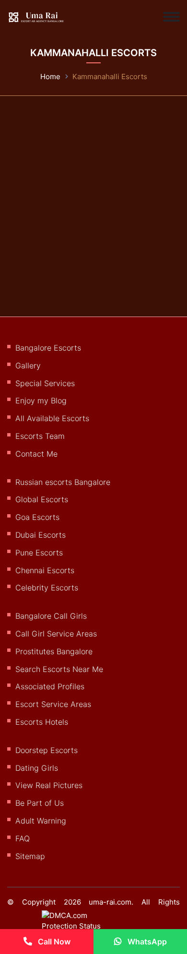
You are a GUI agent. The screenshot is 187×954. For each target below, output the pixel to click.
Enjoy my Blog (41, 400)
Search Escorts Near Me (59, 669)
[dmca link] (81, 925)
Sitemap (30, 856)
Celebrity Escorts (46, 587)
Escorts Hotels (41, 722)
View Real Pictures (48, 785)
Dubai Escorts (40, 535)
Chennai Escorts (44, 570)
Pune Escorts (39, 552)
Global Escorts (41, 499)
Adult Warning (40, 820)
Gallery (28, 365)
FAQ (22, 838)
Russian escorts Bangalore (62, 482)
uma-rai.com (110, 902)
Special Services (45, 383)
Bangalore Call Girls (51, 616)
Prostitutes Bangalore (54, 651)
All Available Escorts (52, 418)
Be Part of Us (39, 803)
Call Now (53, 941)
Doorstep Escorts (46, 750)
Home (50, 76)
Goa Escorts (37, 517)
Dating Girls (36, 768)
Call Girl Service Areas (56, 633)
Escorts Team (40, 436)
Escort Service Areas (53, 704)
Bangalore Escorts (48, 348)
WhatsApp (146, 941)
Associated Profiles (49, 686)
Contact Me (36, 454)
